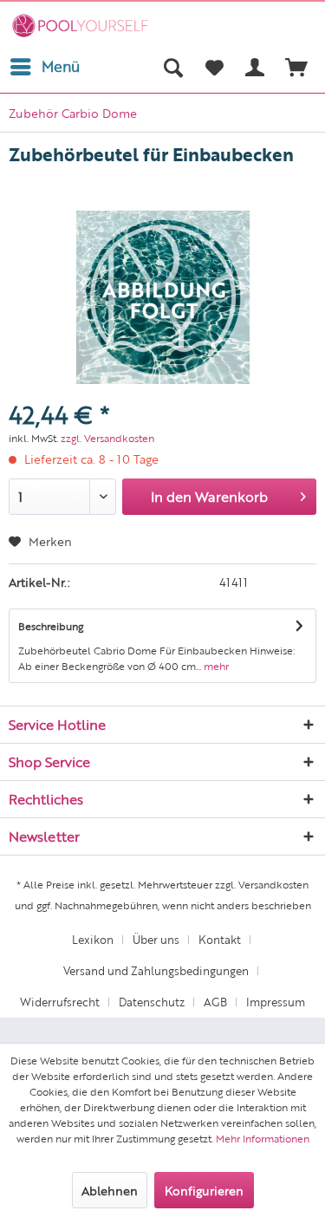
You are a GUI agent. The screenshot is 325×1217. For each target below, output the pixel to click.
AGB (215, 1001)
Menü (61, 65)
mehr (215, 666)
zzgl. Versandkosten (107, 438)
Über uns (156, 939)
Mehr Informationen (262, 1138)
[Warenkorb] (297, 66)
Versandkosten (273, 884)
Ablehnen (109, 1190)
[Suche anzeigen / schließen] (172, 66)
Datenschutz (152, 1001)
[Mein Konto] (255, 66)
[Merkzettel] (214, 66)
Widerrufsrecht (60, 1001)
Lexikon (93, 939)
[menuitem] (44, 66)
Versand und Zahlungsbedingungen (156, 970)
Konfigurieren (204, 1190)
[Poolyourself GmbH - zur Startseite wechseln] (80, 25)
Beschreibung (50, 626)
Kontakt (219, 939)
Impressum (275, 1001)
